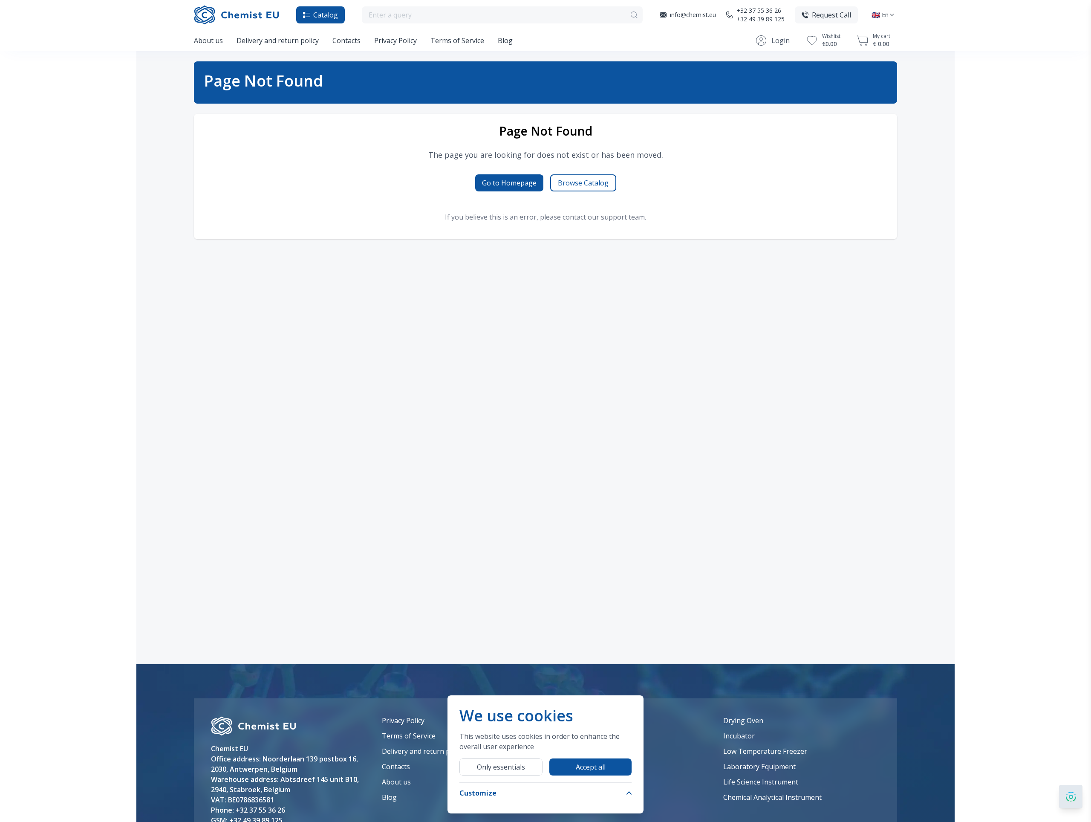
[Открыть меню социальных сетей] (1070, 796)
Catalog (325, 15)
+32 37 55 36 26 (758, 10)
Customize (477, 793)
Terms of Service (457, 40)
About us (208, 40)
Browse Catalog (583, 183)
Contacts (346, 40)
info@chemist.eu (693, 15)
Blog (505, 40)
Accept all (591, 767)
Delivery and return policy (278, 40)
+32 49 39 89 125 (760, 19)
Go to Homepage (509, 183)
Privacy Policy (395, 40)
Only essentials (501, 767)
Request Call (831, 15)
